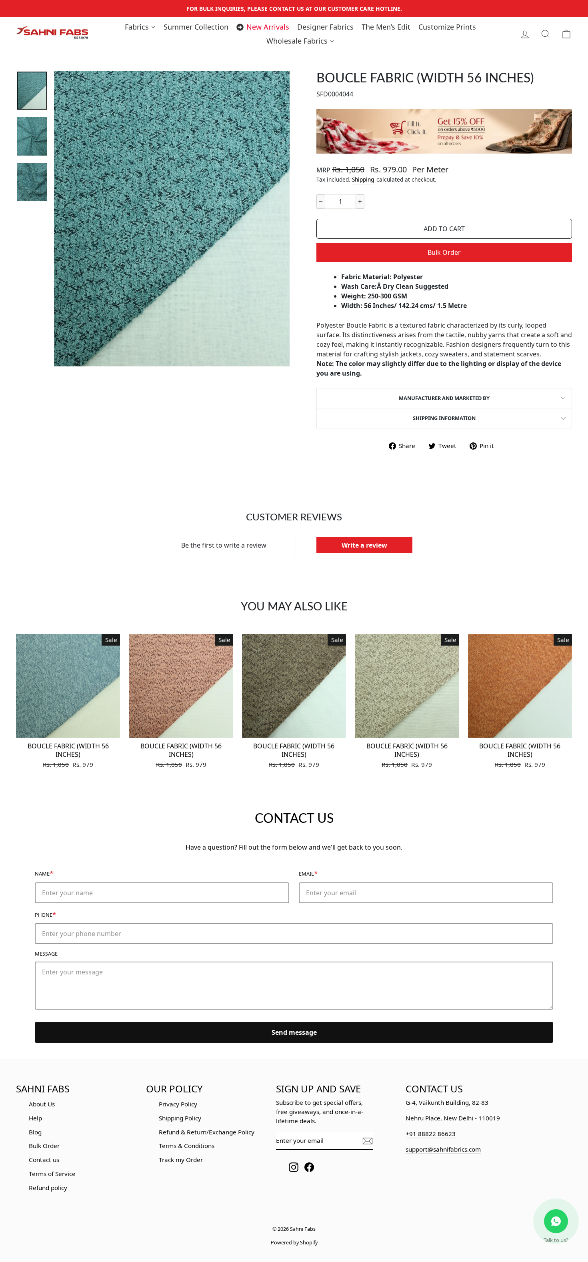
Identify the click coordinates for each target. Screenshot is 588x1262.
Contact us (44, 1160)
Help (35, 1118)
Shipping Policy (180, 1118)
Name (44, 873)
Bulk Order (444, 252)
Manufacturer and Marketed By (444, 398)
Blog (35, 1132)
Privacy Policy (178, 1104)
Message (46, 953)
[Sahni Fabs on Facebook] (309, 1167)
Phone (45, 914)
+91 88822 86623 (431, 1134)
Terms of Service (52, 1174)
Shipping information (444, 418)
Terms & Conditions (186, 1146)
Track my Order (181, 1160)
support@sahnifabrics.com (443, 1149)
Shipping (363, 179)
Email (308, 873)
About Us (42, 1104)
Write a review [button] (364, 545)
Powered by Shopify (294, 1242)
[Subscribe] (367, 1141)
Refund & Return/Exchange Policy (206, 1132)
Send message (294, 1032)
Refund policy (48, 1188)
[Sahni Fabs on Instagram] (293, 1167)
